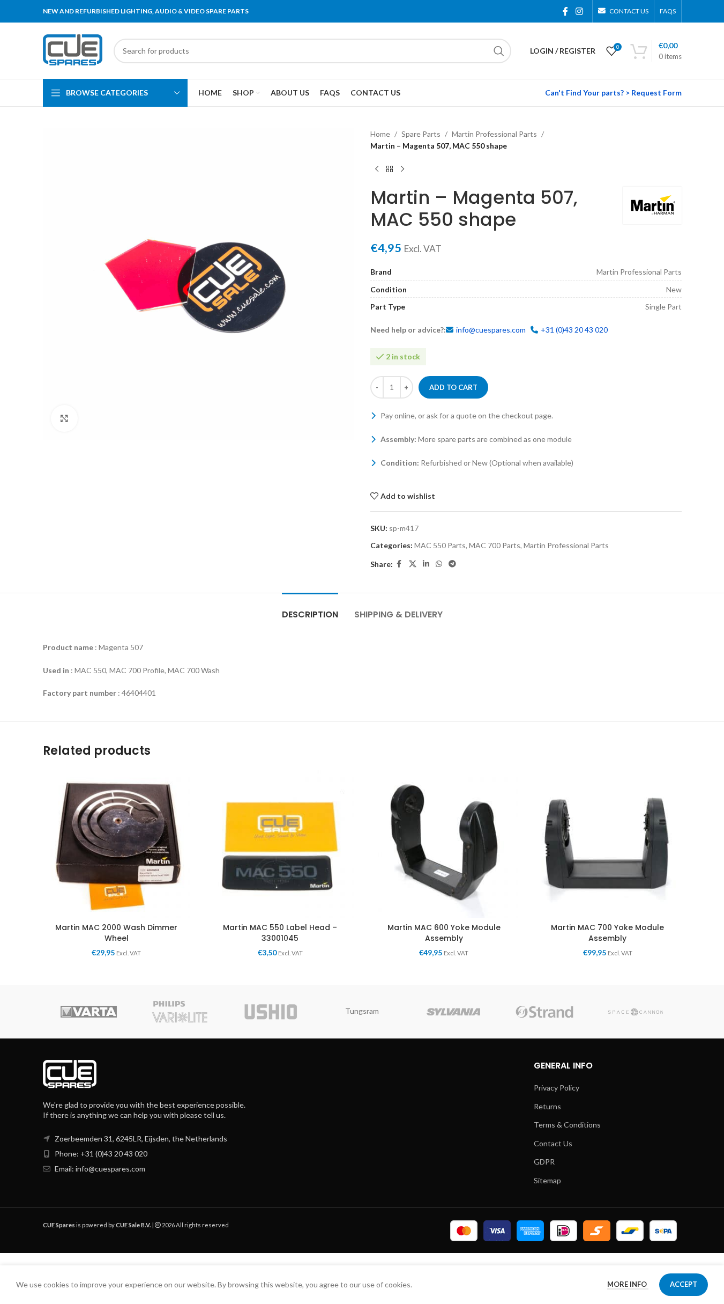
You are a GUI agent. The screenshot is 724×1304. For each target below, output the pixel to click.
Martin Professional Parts (494, 133)
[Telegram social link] (452, 564)
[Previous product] (376, 169)
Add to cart (453, 387)
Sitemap (547, 1180)
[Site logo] (73, 49)
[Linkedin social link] (426, 564)
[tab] (310, 609)
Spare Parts (421, 133)
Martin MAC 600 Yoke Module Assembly (444, 933)
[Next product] (402, 169)
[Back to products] (389, 169)
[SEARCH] (499, 51)
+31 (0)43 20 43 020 (574, 329)
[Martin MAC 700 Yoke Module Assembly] (608, 844)
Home (380, 133)
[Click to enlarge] (64, 418)
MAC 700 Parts (494, 545)
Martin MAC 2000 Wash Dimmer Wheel (116, 933)
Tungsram (362, 1010)
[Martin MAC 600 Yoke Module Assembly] (444, 844)
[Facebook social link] (565, 11)
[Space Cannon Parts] (635, 1011)
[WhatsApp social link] (438, 564)
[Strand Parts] (544, 1011)
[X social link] (413, 564)
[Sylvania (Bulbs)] (453, 1011)
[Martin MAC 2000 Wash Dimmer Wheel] (117, 844)
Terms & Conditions (567, 1124)
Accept (683, 1284)
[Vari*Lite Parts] (179, 1011)
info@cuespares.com (491, 329)
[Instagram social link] (579, 11)
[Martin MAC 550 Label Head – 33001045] (280, 844)
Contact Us (553, 1143)
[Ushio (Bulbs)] (270, 1011)
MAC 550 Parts (440, 545)
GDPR (544, 1161)
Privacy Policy (556, 1087)
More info (627, 1284)
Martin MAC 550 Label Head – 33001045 (280, 933)
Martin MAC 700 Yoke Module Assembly (607, 933)
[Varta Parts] (88, 1011)
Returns (547, 1106)
